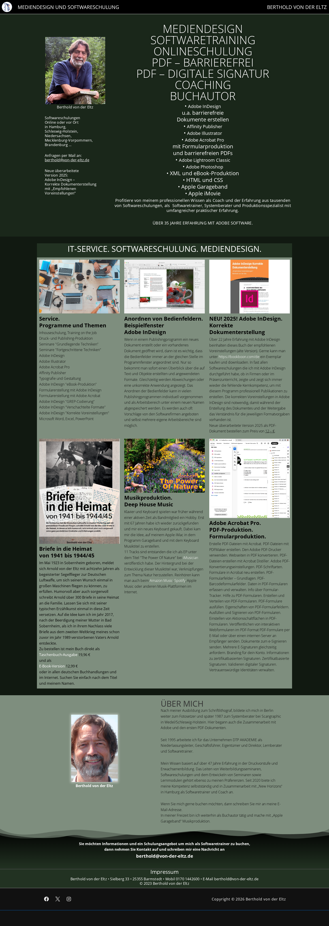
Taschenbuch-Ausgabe (58, 654)
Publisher (212, 126)
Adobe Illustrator (204, 133)
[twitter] (57, 899)
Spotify (179, 580)
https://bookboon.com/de (239, 356)
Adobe (195, 106)
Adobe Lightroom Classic (204, 160)
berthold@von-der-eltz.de (67, 160)
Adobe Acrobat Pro (204, 140)
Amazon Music (161, 580)
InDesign (212, 106)
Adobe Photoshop (204, 167)
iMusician (190, 557)
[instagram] (69, 899)
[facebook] (46, 899)
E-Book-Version (52, 666)
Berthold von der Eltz (94, 785)
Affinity (195, 126)
